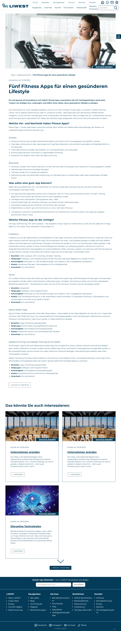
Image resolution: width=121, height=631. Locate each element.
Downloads (57, 603)
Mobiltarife (81, 7)
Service (71, 2)
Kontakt (92, 2)
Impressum (79, 607)
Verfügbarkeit (58, 2)
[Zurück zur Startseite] (15, 5)
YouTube (71, 625)
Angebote (37, 7)
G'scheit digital (15, 607)
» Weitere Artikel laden (60, 568)
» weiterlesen (17, 474)
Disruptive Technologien (26, 526)
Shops (99, 604)
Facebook (42, 625)
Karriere (81, 2)
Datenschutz (80, 604)
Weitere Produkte (93, 7)
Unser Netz (13, 601)
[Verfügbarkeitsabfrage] (102, 2)
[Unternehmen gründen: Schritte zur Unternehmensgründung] (32, 426)
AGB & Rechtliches (83, 598)
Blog (13, 75)
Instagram (57, 625)
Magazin (34, 607)
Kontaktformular (104, 601)
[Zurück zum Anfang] (114, 629)
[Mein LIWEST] (116, 2)
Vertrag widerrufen (83, 610)
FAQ (54, 607)
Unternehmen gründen (25, 452)
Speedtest (57, 609)
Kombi (58, 7)
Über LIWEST (14, 598)
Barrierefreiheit (81, 601)
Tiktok (84, 625)
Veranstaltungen (38, 610)
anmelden (79, 584)
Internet (48, 7)
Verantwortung (15, 610)
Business (45, 2)
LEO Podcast (36, 604)
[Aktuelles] (107, 2)
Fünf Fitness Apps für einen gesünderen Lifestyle (54, 75)
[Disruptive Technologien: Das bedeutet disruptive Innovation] (32, 500)
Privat (35, 2)
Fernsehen (69, 7)
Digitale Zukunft (104, 67)
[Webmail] (112, 2)
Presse (11, 604)
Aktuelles (34, 598)
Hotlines (100, 598)
